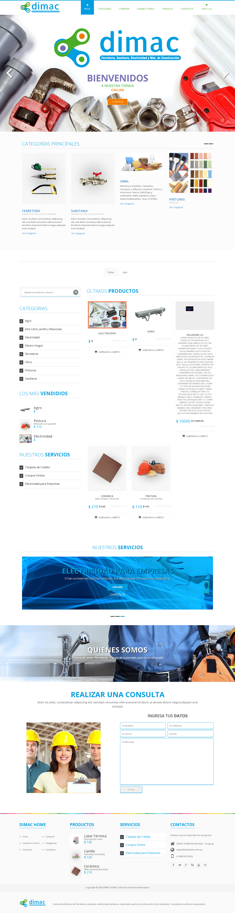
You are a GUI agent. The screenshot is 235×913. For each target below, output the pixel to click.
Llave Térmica (95, 836)
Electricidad (32, 337)
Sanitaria (79, 211)
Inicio (87, 8)
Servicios (167, 8)
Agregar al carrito (109, 352)
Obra (124, 181)
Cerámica (91, 866)
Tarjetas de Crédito (37, 467)
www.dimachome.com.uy (189, 849)
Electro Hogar (34, 345)
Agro (28, 321)
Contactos (187, 8)
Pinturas (177, 199)
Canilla (89, 851)
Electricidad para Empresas (42, 484)
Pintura (40, 420)
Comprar (124, 8)
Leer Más (117, 587)
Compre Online (35, 475)
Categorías (104, 8)
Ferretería (31, 211)
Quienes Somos (146, 8)
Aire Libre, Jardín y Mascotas (43, 329)
